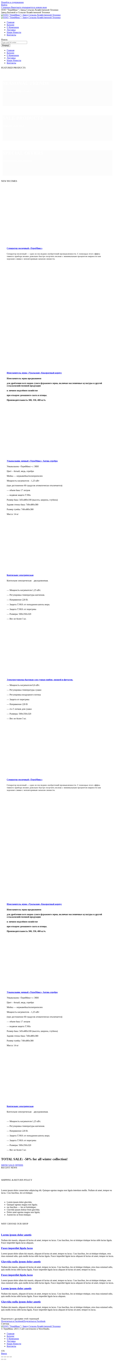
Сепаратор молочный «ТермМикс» (24, 248)
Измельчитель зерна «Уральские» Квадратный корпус (34, 373)
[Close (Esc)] (2, 1356)
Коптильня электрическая (20, 575)
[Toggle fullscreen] (8, 1356)
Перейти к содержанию (12, 2)
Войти (4, 5)
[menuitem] (10, 22)
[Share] (5, 1356)
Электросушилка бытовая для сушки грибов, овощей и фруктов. (40, 679)
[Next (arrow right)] (5, 1359)
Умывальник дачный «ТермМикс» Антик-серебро (32, 461)
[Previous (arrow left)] (2, 1359)
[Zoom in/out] (11, 1356)
